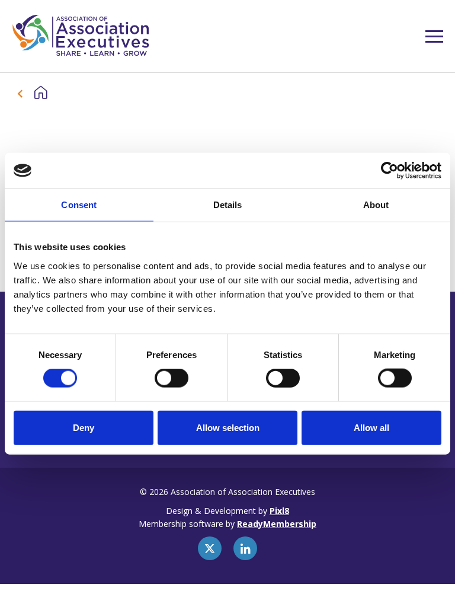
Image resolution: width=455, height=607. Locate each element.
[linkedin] (245, 548)
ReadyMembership (276, 523)
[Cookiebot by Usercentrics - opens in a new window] (389, 171)
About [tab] (376, 205)
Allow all (371, 427)
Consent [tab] (79, 205)
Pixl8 (279, 510)
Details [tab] (227, 205)
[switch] (171, 378)
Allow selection (227, 427)
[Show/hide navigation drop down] (434, 36)
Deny (83, 427)
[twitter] (210, 548)
